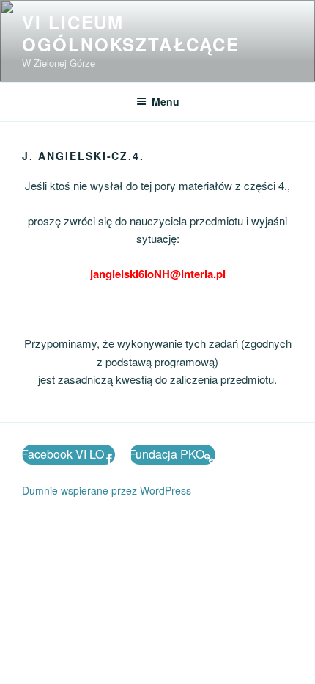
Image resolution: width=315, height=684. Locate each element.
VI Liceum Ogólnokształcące (131, 33)
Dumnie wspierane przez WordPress (106, 490)
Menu (165, 101)
